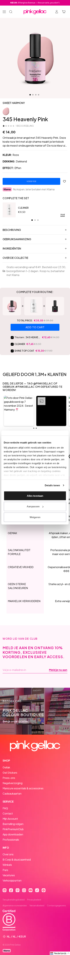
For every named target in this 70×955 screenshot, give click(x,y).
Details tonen (52, 485)
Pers (5, 870)
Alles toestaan (35, 495)
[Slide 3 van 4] (35, 94)
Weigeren (35, 517)
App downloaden (13, 834)
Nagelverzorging (12, 783)
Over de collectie (15, 257)
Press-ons (9, 778)
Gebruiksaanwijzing (17, 239)
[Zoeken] (10, 12)
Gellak (6, 767)
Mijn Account (10, 818)
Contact (8, 813)
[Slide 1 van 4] (30, 94)
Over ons (8, 854)
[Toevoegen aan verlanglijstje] (64, 181)
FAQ (5, 808)
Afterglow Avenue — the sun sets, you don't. (35, 2)
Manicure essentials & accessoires (23, 788)
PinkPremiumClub (13, 829)
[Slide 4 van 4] (38, 94)
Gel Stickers (10, 772)
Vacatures (9, 875)
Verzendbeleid (36, 905)
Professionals (11, 839)
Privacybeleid (34, 899)
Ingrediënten (12, 248)
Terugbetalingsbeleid (14, 899)
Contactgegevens (56, 905)
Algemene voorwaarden (15, 905)
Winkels (7, 864)
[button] (19, 411)
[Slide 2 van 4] (33, 94)
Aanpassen (33, 506)
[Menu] (4, 12)
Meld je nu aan (58, 669)
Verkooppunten (12, 880)
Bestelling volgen (13, 824)
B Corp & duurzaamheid (17, 859)
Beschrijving (12, 230)
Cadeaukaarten (12, 793)
